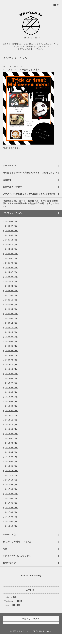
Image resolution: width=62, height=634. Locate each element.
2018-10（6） (11, 425)
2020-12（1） (11, 323)
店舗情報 (7, 179)
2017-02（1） (11, 517)
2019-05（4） (11, 392)
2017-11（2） (11, 475)
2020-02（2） (11, 360)
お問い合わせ (9, 563)
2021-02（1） (11, 314)
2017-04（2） (11, 508)
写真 (5, 548)
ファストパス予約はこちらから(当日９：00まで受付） (29, 194)
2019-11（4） (11, 365)
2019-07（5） (11, 383)
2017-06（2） (11, 498)
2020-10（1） (11, 332)
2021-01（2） (11, 318)
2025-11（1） (11, 245)
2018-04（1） (11, 452)
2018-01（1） (11, 466)
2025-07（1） (11, 258)
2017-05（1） (11, 503)
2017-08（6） (11, 489)
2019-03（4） (11, 401)
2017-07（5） (11, 494)
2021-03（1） (11, 309)
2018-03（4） (11, 457)
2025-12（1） (11, 240)
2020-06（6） (11, 341)
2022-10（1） (11, 281)
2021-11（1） (11, 300)
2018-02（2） (11, 461)
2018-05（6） (11, 448)
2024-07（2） (11, 272)
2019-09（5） (11, 374)
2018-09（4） (11, 429)
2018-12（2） (11, 415)
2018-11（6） (11, 420)
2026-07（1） (11, 226)
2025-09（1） (11, 249)
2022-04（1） (11, 286)
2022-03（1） (11, 291)
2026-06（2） (11, 231)
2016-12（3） (11, 526)
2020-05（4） (11, 346)
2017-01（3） (11, 521)
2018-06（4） (11, 443)
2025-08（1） (11, 254)
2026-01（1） (11, 235)
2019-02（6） (11, 406)
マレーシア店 (9, 534)
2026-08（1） (11, 221)
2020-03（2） (11, 355)
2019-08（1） (11, 378)
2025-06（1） (11, 263)
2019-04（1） (11, 397)
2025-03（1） (11, 268)
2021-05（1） (11, 305)
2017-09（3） (11, 485)
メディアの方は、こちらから (17, 556)
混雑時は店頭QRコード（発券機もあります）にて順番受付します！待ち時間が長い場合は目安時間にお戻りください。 (31, 203)
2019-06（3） (11, 388)
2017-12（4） (11, 471)
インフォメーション (12, 213)
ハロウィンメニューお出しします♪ (21, 69)
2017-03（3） (11, 512)
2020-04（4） (11, 351)
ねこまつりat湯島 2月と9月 (17, 541)
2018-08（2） (11, 434)
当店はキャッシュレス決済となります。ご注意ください (30, 172)
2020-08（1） (11, 337)
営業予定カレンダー (12, 187)
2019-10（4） (11, 369)
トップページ (9, 165)
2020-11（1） (11, 328)
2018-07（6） (11, 438)
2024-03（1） (11, 277)
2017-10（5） (11, 480)
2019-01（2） (11, 411)
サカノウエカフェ (24, 631)
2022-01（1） (11, 295)
